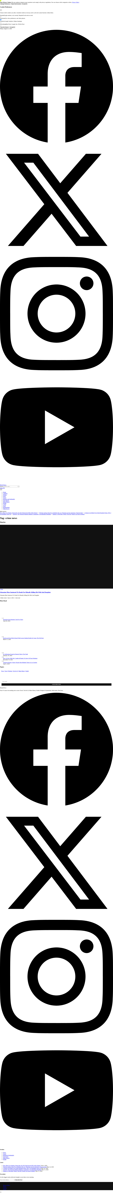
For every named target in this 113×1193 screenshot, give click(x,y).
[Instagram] (56, 370)
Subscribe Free (56, 684)
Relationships (6, 507)
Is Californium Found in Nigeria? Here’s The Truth (15, 654)
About (4, 1189)
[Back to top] (0, 1192)
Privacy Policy (75, 2)
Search (1, 486)
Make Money (6, 502)
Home (4, 492)
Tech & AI (15, 671)
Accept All (24, 3)
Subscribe (2, 488)
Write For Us (6, 509)
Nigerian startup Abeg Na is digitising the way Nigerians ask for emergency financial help (61, 513)
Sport (4, 496)
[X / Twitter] (56, 256)
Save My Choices (5, 27)
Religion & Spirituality (8, 1155)
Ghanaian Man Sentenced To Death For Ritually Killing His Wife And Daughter (25, 592)
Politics (5, 495)
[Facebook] (56, 142)
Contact (5, 1188)
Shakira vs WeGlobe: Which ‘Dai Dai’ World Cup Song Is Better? (69, 514)
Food (4, 506)
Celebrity (5, 493)
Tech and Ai (6, 500)
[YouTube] (56, 483)
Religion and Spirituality (9, 499)
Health (4, 503)
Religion (10, 671)
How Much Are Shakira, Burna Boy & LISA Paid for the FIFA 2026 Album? (19, 513)
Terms (4, 1186)
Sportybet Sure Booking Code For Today (13, 619)
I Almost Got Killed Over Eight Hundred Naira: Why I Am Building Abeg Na (22, 1168)
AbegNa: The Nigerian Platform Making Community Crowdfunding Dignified (32, 514)
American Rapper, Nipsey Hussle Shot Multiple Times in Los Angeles (20, 662)
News (2, 671)
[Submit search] (18, 486)
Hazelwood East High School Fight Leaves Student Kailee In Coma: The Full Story (23, 638)
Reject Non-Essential (16, 3)
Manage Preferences (5, 3)
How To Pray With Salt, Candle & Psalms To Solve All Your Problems (20, 658)
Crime (4, 504)
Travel (4, 497)
